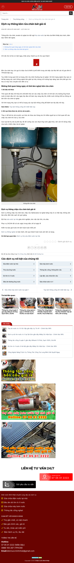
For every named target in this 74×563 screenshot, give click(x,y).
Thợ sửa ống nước (9, 270)
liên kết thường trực (38, 254)
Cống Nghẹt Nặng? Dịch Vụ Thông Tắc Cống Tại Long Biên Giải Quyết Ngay (34, 352)
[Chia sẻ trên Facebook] (32, 247)
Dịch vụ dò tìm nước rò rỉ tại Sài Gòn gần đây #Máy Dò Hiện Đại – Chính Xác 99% (36, 334)
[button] (3, 6)
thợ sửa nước (39, 35)
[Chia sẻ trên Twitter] (35, 247)
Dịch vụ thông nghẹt (8, 232)
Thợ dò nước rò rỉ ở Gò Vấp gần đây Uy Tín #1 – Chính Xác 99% (29, 328)
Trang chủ (4, 19)
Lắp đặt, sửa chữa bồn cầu (49, 276)
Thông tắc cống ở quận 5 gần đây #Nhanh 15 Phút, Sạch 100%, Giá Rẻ (32, 340)
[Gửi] (71, 13)
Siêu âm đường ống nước (11, 282)
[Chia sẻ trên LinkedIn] (45, 247)
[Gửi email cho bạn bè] (38, 247)
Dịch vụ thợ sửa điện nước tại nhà (28, 236)
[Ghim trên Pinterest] (41, 247)
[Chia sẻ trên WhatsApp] (28, 247)
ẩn (10, 44)
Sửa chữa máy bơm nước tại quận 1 (16, 290)
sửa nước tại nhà (12, 219)
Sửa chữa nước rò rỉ (46, 282)
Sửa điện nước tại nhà (10, 264)
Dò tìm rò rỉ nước (9, 276)
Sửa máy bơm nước (46, 264)
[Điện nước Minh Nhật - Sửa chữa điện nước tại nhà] (37, 7)
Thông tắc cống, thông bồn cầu (51, 270)
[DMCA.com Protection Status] (37, 557)
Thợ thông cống (18, 19)
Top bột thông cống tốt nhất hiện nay (22, 107)
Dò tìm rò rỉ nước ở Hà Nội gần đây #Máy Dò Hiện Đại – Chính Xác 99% (32, 346)
